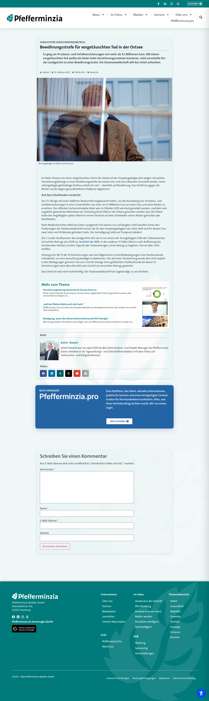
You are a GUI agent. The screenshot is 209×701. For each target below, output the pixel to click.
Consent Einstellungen (117, 678)
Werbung (140, 643)
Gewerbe (175, 616)
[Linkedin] (18, 616)
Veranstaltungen (144, 653)
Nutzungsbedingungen (144, 678)
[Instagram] (22, 616)
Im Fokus (117, 15)
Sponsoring (141, 648)
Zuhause (175, 632)
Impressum (164, 678)
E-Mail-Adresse (49, 520)
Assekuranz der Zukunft (148, 601)
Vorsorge (175, 627)
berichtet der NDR (89, 241)
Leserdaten (108, 616)
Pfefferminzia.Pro (112, 641)
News (96, 15)
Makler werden (143, 616)
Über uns (181, 15)
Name (44, 508)
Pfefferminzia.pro (182, 21)
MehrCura (108, 646)
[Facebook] (13, 616)
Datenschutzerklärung (184, 678)
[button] (43, 373)
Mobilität (175, 611)
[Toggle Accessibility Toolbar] (201, 693)
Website (44, 533)
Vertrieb (174, 621)
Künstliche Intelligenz (147, 621)
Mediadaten (109, 611)
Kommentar (47, 469)
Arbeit (173, 601)
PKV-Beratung (143, 606)
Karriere (106, 606)
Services (159, 15)
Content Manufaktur (114, 621)
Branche (94, 72)
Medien (138, 15)
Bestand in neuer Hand (148, 611)
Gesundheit (176, 606)
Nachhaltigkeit (143, 627)
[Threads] (27, 616)
